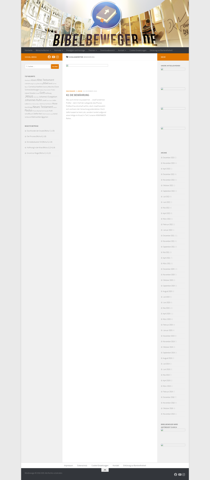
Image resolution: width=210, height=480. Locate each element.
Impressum (68, 465)
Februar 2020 (168, 325)
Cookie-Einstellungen (138, 50)
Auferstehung (29, 83)
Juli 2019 (166, 364)
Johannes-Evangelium (48, 96)
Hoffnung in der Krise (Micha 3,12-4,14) (41, 147)
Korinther (49, 100)
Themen (91, 50)
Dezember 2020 (168, 269)
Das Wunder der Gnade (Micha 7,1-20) (40, 131)
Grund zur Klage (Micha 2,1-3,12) (39, 153)
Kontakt (121, 50)
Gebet (27, 93)
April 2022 (166, 213)
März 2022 (167, 219)
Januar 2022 (167, 230)
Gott (42, 93)
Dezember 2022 (168, 174)
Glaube (32, 93)
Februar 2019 (168, 391)
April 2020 (166, 313)
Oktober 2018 (168, 408)
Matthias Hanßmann (46, 104)
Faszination (47, 90)
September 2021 (169, 247)
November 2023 (169, 163)
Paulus (28, 110)
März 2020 (167, 319)
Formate (57, 50)
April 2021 (166, 258)
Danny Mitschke (48, 87)
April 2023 (166, 169)
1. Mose (79, 91)
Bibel (45, 83)
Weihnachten (36, 117)
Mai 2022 (166, 208)
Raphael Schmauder (43, 111)
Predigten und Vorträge (75, 50)
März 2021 (167, 263)
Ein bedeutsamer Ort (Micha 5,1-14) (39, 142)
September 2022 (169, 191)
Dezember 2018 (168, 397)
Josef (44, 100)
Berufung (40, 83)
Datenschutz (82, 465)
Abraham (27, 80)
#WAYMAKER (70, 91)
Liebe (54, 100)
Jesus (29, 96)
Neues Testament (43, 107)
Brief (50, 83)
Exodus (41, 90)
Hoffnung (48, 93)
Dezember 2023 (168, 157)
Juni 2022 (166, 202)
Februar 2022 (168, 224)
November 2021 (169, 241)
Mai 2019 (166, 375)
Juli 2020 (166, 297)
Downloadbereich (107, 50)
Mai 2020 (166, 308)
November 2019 (169, 341)
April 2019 (166, 380)
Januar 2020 (167, 330)
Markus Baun (35, 104)
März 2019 (167, 386)
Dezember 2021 (168, 235)
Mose (54, 103)
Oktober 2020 (168, 280)
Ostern (55, 107)
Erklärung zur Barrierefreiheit (161, 50)
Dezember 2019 (168, 336)
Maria (30, 104)
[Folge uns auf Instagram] (57, 56)
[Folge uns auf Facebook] (49, 56)
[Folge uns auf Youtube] (53, 56)
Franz (53, 90)
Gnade (37, 93)
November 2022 (169, 180)
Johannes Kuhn (33, 100)
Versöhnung (49, 114)
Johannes (36, 97)
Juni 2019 (166, 369)
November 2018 (169, 403)
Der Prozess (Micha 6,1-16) (36, 136)
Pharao (34, 111)
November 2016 (169, 414)
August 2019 (167, 358)
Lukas (27, 104)
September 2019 (169, 352)
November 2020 (169, 274)
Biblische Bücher (42, 50)
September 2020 (169, 286)
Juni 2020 (166, 302)
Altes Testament (45, 80)
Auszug (35, 83)
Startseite (28, 50)
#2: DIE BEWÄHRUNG (77, 95)
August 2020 (167, 291)
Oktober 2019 (168, 347)
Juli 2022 (166, 196)
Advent (34, 80)
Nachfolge (28, 107)
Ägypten (44, 117)
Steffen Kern (37, 114)
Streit (44, 114)
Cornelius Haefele (35, 86)
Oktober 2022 (168, 185)
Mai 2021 (166, 252)
